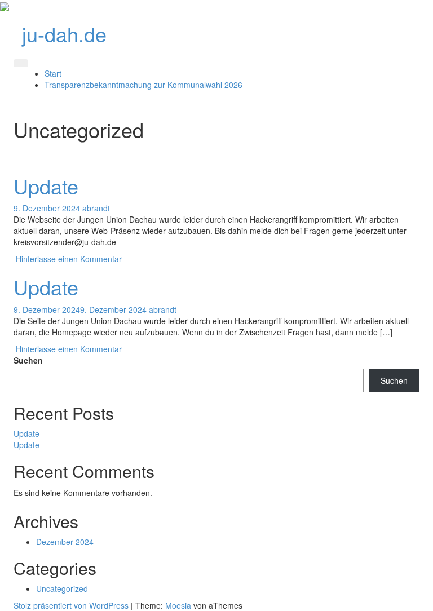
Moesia (178, 605)
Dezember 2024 (65, 541)
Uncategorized (62, 588)
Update (46, 185)
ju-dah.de (64, 33)
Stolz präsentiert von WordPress (71, 605)
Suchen (28, 360)
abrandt (96, 208)
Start (53, 73)
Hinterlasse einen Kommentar (69, 258)
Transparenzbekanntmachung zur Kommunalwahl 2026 (143, 84)
